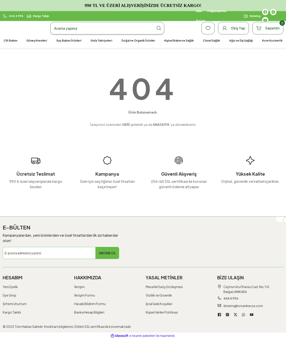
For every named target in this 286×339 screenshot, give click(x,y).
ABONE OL (107, 253)
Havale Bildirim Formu (90, 304)
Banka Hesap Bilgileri (89, 312)
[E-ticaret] (142, 336)
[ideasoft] (119, 336)
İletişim (79, 287)
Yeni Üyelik (10, 287)
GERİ (126, 124)
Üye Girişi (9, 295)
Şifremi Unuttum (15, 304)
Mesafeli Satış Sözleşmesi (164, 287)
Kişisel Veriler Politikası (162, 312)
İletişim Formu (84, 295)
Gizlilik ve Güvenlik (159, 295)
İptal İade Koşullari (159, 304)
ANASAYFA (161, 124)
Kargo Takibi (12, 312)
